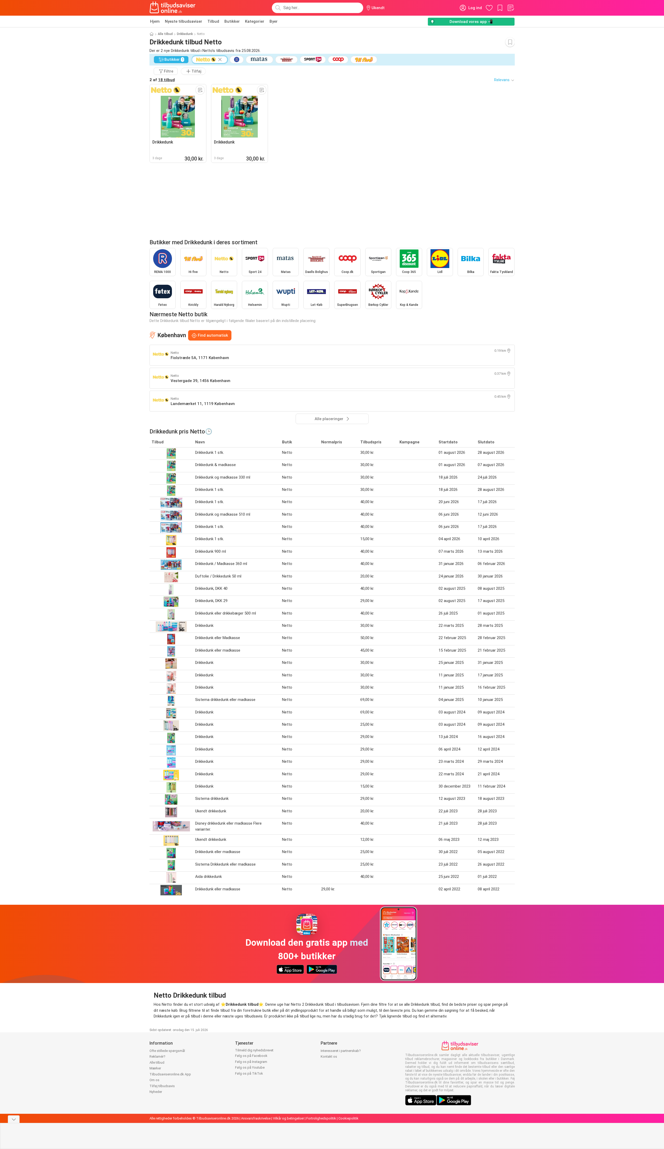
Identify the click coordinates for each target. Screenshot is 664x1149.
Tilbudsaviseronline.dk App (170, 1074)
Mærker (155, 1068)
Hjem (155, 21)
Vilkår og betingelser (288, 1118)
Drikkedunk (185, 34)
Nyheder (155, 1092)
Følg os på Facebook (251, 1056)
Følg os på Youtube (250, 1067)
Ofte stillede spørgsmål (167, 1051)
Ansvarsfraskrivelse (256, 1118)
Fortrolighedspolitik (321, 1118)
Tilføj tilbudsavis (162, 1086)
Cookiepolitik (348, 1118)
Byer (274, 21)
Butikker (232, 21)
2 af (162, 80)
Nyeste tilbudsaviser (183, 21)
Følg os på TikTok (249, 1073)
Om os (154, 1080)
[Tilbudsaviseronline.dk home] (172, 7)
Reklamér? (157, 1056)
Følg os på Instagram (251, 1062)
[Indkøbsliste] (510, 8)
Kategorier (254, 21)
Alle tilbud (165, 34)
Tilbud (213, 21)
